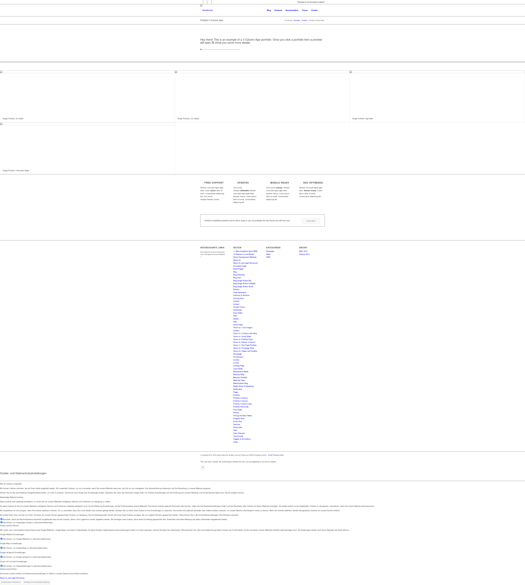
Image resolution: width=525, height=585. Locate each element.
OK (203, 467)
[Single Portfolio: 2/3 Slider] (87, 92)
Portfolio (236, 395)
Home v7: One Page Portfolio (244, 345)
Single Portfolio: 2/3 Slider (13, 118)
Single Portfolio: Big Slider (362, 118)
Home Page (238, 324)
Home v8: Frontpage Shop (243, 348)
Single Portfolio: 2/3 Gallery (188, 118)
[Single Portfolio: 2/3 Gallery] (262, 92)
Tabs (235, 430)
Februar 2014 (304, 254)
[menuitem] (269, 10)
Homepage (237, 354)
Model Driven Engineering (243, 386)
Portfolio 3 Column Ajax (211, 20)
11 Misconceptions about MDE (245, 251)
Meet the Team (239, 380)
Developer (270, 251)
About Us (237, 260)
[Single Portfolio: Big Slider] (437, 92)
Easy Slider (237, 313)
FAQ (235, 315)
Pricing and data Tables (242, 415)
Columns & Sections (241, 295)
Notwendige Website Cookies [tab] (11, 497)
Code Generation (240, 292)
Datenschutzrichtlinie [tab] (8, 569)
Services (236, 424)
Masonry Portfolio (240, 377)
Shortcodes (237, 427)
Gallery (236, 318)
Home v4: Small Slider (242, 336)
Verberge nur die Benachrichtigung (36, 582)
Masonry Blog (238, 374)
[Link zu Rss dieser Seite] (209, 2)
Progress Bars (239, 418)
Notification (237, 389)
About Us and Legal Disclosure (245, 263)
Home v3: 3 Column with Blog (245, 333)
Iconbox (236, 359)
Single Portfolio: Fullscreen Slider (16, 170)
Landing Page (238, 365)
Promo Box (237, 421)
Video (235, 442)
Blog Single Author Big (242, 280)
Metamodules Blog (240, 383)
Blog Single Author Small (243, 286)
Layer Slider (238, 368)
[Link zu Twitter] (201, 2)
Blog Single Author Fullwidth (244, 283)
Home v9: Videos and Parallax (245, 351)
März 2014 (303, 251)
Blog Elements (239, 274)
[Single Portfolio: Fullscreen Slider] (87, 144)
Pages (235, 392)
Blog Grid (237, 277)
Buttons (236, 289)
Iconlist (236, 362)
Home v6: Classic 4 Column (244, 342)
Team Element (239, 433)
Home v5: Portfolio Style (243, 339)
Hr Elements (238, 357)
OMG (268, 257)
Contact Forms (239, 307)
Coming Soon (238, 298)
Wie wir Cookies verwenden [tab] (11, 483)
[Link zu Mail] (213, 2)
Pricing (236, 412)
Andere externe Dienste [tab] (9, 525)
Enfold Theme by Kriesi (276, 455)
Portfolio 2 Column (240, 398)
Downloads (237, 309)
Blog (235, 271)
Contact (236, 301)
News (268, 254)
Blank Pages (238, 268)
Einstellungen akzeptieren (11, 582)
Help (235, 321)
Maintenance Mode (240, 371)
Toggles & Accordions (242, 439)
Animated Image (239, 266)
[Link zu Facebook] (205, 2)
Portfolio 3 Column (240, 401)
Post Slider (237, 409)
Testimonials (238, 436)
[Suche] (322, 10)
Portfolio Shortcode (240, 406)
